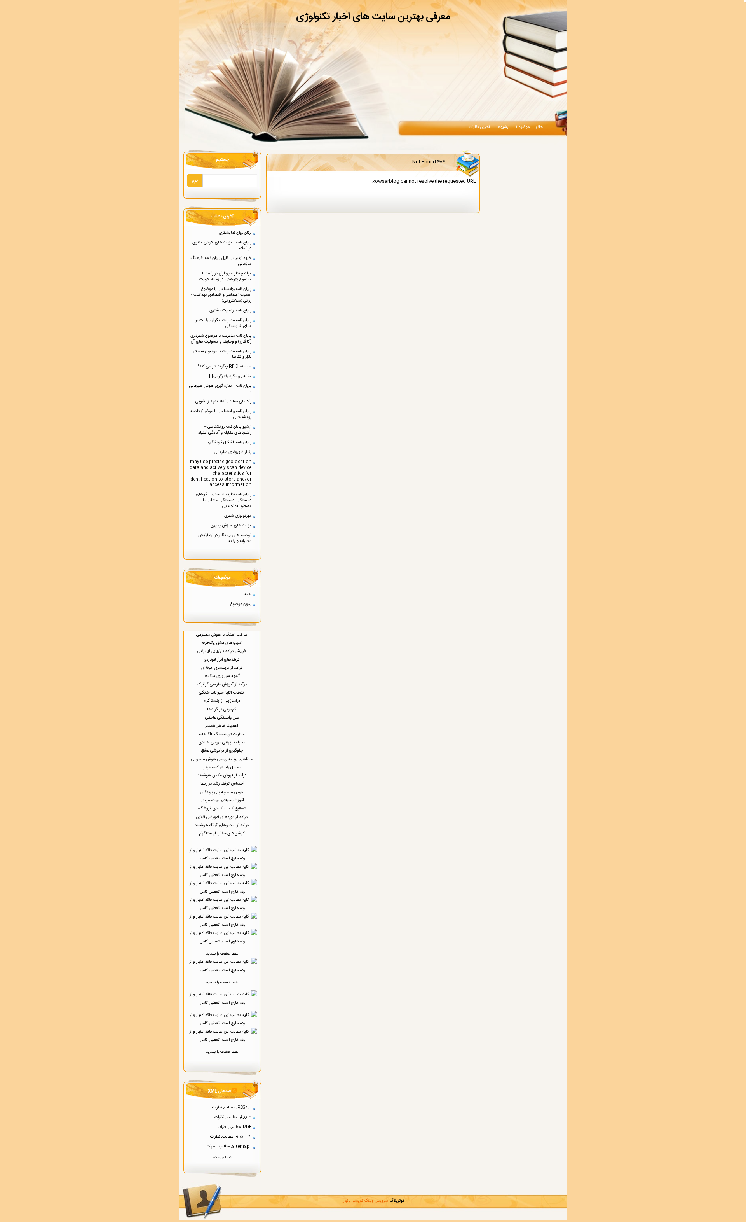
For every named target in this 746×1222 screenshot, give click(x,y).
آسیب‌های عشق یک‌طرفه (222, 643)
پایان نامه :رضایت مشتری (230, 310)
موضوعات (523, 127)
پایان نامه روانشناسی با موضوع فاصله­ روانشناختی (220, 414)
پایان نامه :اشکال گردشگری (229, 442)
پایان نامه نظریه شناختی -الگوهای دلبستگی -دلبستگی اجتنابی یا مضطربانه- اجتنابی (223, 500)
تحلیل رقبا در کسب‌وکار (222, 767)
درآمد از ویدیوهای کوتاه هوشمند (222, 825)
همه (247, 594)
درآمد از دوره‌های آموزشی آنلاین (222, 817)
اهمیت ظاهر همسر (222, 725)
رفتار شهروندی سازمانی (232, 452)
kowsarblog (386, 181)
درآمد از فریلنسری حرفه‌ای (222, 667)
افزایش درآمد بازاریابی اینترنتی (222, 651)
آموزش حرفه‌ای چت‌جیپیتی (222, 800)
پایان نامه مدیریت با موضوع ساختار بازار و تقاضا (222, 354)
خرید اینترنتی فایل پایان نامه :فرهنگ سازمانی (221, 261)
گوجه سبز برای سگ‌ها (222, 676)
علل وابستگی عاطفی (222, 717)
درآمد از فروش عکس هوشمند (222, 775)
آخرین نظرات (479, 127)
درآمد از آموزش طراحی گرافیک (222, 684)
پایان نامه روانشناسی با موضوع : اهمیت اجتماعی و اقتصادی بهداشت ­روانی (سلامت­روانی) (221, 295)
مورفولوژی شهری (237, 515)
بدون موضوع (240, 604)
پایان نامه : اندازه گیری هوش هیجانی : (220, 389)
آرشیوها (502, 127)
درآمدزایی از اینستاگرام (222, 701)
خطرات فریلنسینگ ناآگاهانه (222, 734)
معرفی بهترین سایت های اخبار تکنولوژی (373, 17)
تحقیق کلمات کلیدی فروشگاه (222, 808)
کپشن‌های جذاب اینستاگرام (222, 833)
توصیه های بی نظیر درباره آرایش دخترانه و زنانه (224, 538)
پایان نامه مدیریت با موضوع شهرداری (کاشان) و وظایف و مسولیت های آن (220, 338)
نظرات (217, 1107)
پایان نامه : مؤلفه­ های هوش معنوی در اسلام (221, 245)
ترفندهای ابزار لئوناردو (222, 659)
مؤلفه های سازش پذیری (231, 525)
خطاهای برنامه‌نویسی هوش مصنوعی (222, 759)
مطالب (229, 1107)
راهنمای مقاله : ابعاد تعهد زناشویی (223, 401)
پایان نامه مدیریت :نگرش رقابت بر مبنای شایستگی (223, 323)
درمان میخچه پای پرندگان (222, 792)
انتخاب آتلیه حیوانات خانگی (222, 692)
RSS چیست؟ (222, 1157)
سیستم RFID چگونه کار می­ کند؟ (224, 366)
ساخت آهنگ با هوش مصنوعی (222, 634)
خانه (539, 127)
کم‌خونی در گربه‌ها (222, 709)
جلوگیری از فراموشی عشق (222, 750)
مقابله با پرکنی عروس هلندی (222, 742)
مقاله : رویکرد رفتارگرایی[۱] (230, 376)
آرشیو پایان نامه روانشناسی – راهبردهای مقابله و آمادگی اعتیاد (224, 429)
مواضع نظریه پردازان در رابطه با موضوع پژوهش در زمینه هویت (225, 276)
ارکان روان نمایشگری (235, 232)
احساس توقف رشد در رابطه (222, 783)
